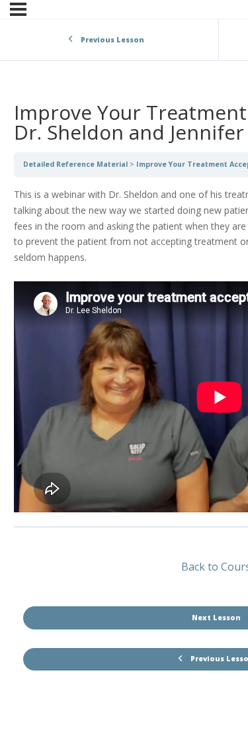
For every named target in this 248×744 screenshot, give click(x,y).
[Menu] (18, 9)
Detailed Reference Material (75, 164)
